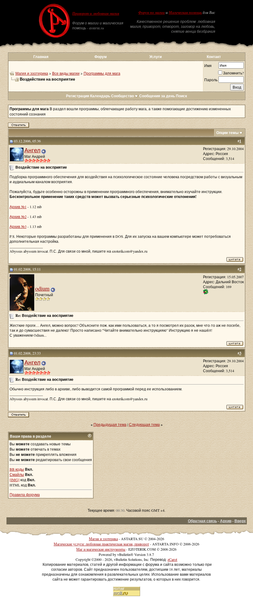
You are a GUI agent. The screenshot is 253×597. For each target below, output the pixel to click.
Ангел (32, 150)
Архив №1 (18, 206)
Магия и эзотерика (31, 73)
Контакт (214, 56)
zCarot (172, 559)
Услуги (155, 56)
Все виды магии (66, 73)
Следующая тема (144, 424)
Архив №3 (18, 226)
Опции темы (227, 132)
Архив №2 (18, 216)
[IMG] (14, 479)
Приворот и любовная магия (95, 13)
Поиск (181, 96)
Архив (225, 520)
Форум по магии (151, 13)
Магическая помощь (185, 13)
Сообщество (122, 96)
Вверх (240, 520)
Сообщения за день (157, 96)
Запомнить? (233, 72)
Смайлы (17, 474)
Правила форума (25, 494)
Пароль (211, 79)
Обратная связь (202, 520)
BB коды (17, 469)
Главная (40, 56)
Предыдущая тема (109, 424)
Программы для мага (102, 73)
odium (42, 288)
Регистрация (77, 96)
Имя (208, 65)
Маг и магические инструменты (100, 549)
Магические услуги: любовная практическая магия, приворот (101, 543)
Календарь (100, 96)
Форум (100, 56)
